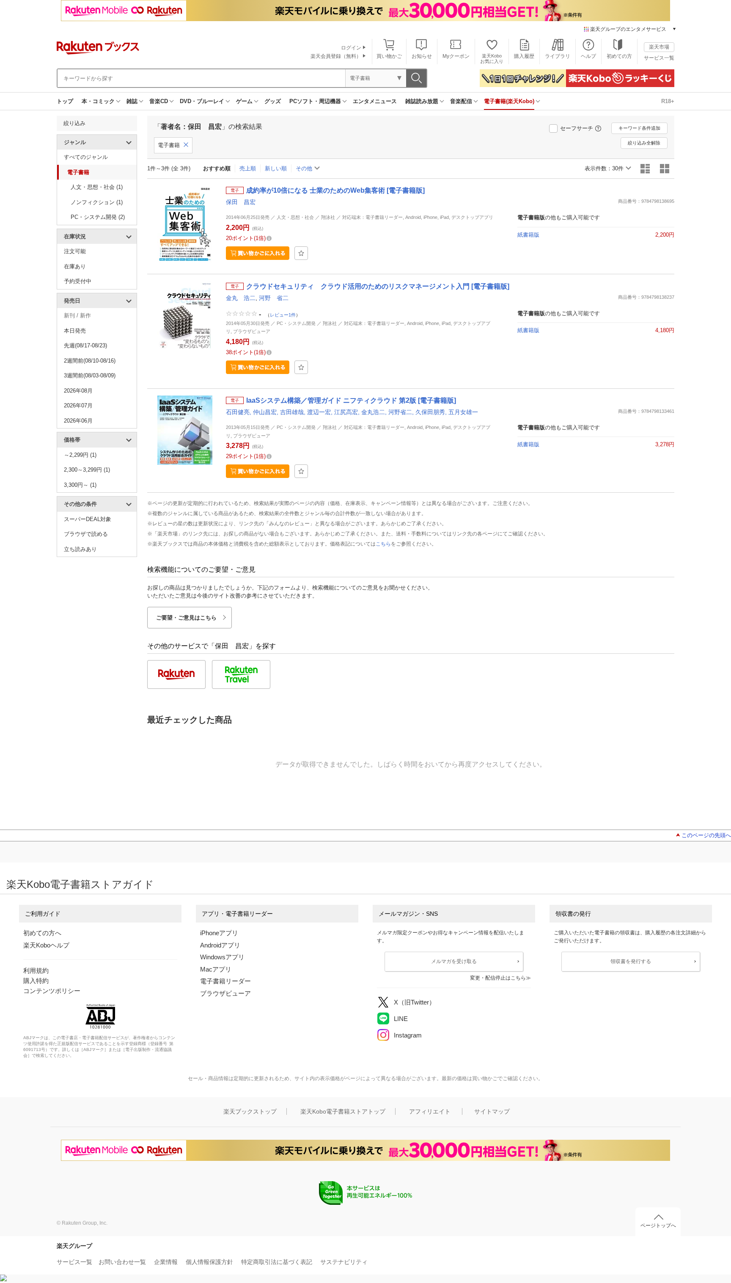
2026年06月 (78, 421)
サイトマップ (492, 1111)
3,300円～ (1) (80, 485)
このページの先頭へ (706, 835)
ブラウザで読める (86, 534)
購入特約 (36, 980)
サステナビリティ (344, 1261)
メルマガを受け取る (454, 961)
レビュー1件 (283, 314)
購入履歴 (524, 56)
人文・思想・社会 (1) (97, 187)
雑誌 (131, 101)
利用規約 (36, 970)
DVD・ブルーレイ (202, 101)
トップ (65, 101)
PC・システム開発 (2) (98, 217)
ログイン (351, 48)
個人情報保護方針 (209, 1261)
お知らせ (422, 56)
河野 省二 (274, 298)
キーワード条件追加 (639, 128)
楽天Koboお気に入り (491, 58)
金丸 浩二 (241, 298)
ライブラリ (557, 56)
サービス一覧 (659, 58)
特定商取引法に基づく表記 (276, 1261)
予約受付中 (77, 281)
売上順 (247, 168)
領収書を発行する (630, 961)
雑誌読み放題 (421, 101)
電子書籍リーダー (225, 981)
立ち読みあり (80, 549)
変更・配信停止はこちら (498, 978)
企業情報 (166, 1261)
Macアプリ (215, 969)
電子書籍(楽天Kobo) (509, 101)
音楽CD (158, 101)
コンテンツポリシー (51, 990)
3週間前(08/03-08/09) (89, 375)
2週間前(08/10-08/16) (89, 361)
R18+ (667, 101)
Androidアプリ (220, 945)
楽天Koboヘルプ (46, 945)
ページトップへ (658, 1225)
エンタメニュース (375, 101)
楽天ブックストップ (250, 1111)
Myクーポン (456, 56)
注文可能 (75, 251)
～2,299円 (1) (80, 455)
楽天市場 (659, 47)
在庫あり (75, 266)
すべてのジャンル (86, 157)
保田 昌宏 (241, 202)
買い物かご (389, 56)
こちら (383, 544)
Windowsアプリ (222, 957)
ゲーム (244, 101)
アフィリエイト (430, 1111)
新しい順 (276, 168)
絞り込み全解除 (644, 142)
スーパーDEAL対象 (87, 519)
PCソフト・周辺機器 (315, 101)
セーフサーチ (576, 128)
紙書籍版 (528, 235)
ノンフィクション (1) (97, 202)
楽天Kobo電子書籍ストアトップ (342, 1111)
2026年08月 (78, 391)
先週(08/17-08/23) (85, 345)
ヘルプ (588, 56)
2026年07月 (78, 405)
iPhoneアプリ (219, 932)
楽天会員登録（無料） (336, 56)
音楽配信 (461, 101)
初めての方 (619, 56)
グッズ (272, 101)
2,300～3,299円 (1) (87, 470)
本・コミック (98, 101)
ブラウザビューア (225, 993)
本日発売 (75, 331)
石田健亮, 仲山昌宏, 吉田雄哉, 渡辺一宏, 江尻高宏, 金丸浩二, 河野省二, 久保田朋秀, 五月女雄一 (352, 412)
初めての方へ (42, 932)
